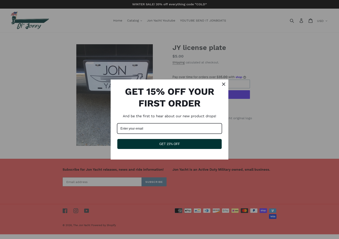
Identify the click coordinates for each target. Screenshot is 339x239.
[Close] (223, 84)
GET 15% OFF (169, 144)
